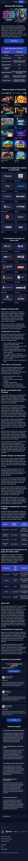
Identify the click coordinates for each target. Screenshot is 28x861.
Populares (3, 93)
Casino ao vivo (9, 93)
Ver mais (14, 719)
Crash (16, 93)
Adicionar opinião (14, 671)
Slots (23, 93)
